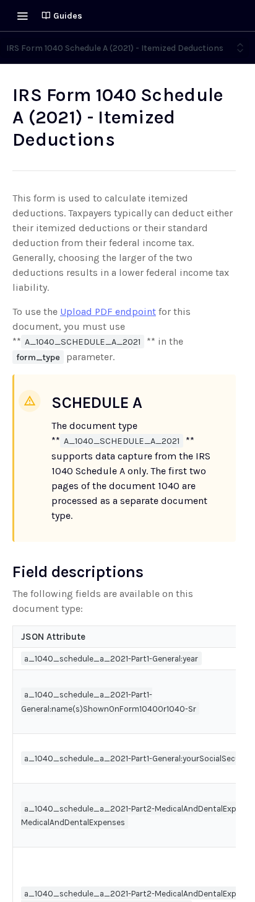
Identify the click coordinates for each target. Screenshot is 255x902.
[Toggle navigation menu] (22, 15)
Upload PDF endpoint (108, 311)
